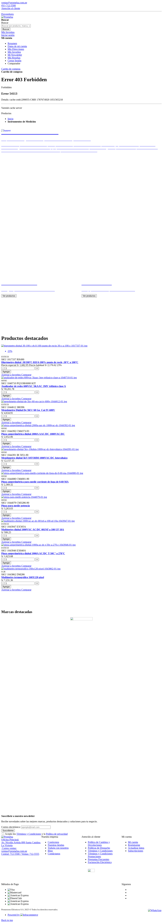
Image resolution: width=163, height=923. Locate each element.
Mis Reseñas (14, 57)
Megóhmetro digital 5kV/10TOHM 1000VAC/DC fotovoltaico (34, 457)
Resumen (12, 43)
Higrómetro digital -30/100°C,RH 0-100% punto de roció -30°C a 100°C (39, 362)
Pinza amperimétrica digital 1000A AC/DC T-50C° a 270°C (33, 553)
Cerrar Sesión (14, 60)
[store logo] (7, 17)
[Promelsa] (7, 836)
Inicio (10, 118)
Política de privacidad (57, 834)
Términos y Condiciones (28, 834)
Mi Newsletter (15, 55)
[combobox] (16, 26)
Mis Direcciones (16, 49)
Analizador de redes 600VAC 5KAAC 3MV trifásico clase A (33, 386)
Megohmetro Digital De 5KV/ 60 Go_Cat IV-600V (28, 410)
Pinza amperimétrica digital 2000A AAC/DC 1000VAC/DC (33, 434)
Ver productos (9, 296)
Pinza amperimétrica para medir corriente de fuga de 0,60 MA (35, 481)
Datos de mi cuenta (17, 46)
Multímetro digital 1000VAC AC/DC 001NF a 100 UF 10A (32, 529)
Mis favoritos (14, 52)
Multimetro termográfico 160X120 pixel (22, 577)
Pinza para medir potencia (15, 505)
